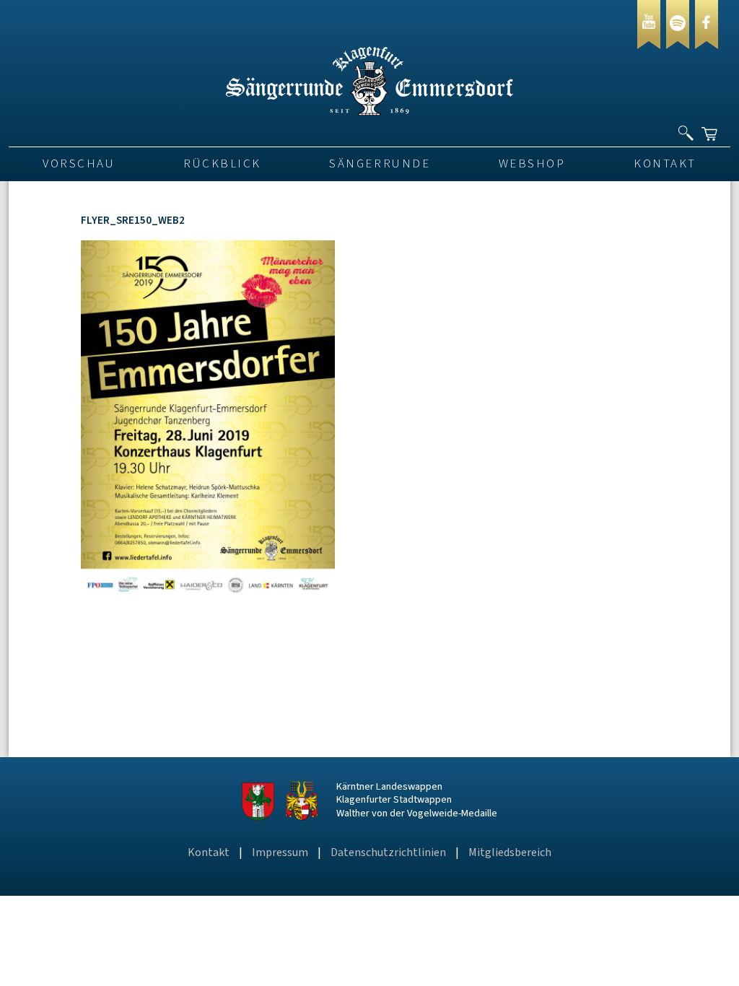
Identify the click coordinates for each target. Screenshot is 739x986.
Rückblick (222, 164)
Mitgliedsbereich (509, 852)
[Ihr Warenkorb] (711, 128)
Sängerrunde (379, 164)
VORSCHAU (79, 164)
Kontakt (665, 164)
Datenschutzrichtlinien (388, 852)
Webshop (532, 164)
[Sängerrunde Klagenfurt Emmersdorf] (369, 112)
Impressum (280, 852)
